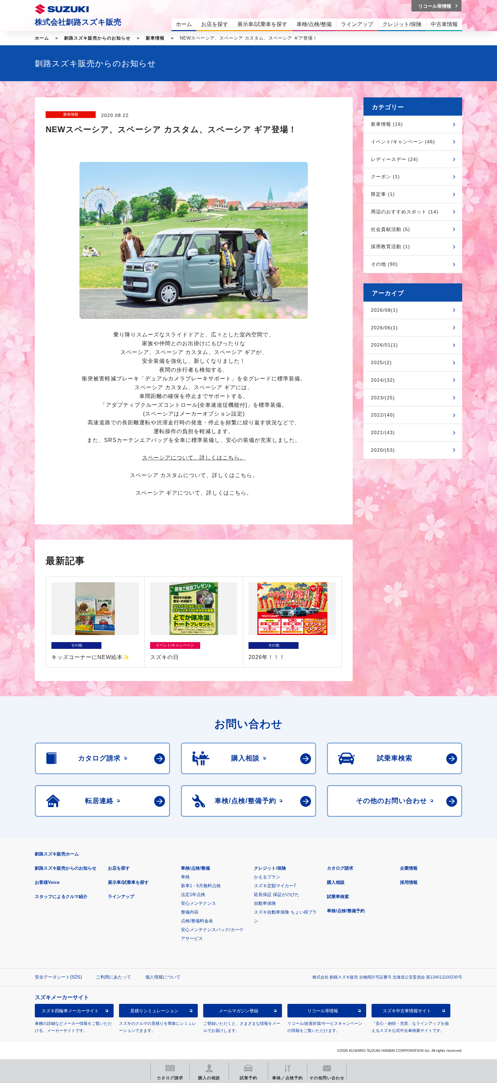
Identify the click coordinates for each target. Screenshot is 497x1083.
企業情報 (409, 868)
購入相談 (336, 882)
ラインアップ (121, 896)
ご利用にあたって (113, 977)
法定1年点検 (193, 894)
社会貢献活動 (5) (390, 229)
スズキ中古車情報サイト (407, 1010)
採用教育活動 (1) (390, 246)
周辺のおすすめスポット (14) (405, 211)
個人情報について (163, 977)
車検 (185, 876)
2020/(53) (383, 450)
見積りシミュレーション (154, 1010)
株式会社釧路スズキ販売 (78, 22)
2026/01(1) (384, 345)
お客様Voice (47, 882)
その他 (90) (384, 264)
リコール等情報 (322, 1010)
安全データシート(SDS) (58, 977)
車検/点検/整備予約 (346, 910)
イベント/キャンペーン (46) (403, 141)
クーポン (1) (385, 176)
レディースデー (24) (394, 159)
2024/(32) (383, 380)
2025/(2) (381, 362)
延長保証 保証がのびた (276, 894)
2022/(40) (383, 415)
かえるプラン (267, 876)
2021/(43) (383, 432)
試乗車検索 (338, 896)
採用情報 (409, 882)
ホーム (42, 38)
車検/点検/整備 (195, 868)
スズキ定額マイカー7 (275, 885)
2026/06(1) (384, 327)
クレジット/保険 (270, 868)
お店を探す (119, 868)
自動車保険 (265, 903)
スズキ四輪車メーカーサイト (70, 1010)
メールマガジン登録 (238, 1010)
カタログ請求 (340, 868)
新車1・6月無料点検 (201, 885)
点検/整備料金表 (197, 920)
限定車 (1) (383, 194)
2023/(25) (383, 397)
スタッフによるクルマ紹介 (61, 896)
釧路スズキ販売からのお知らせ (97, 38)
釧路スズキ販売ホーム (57, 853)
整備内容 (189, 912)
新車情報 (155, 38)
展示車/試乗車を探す (128, 882)
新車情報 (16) (387, 124)
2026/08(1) (384, 310)
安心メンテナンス (198, 903)
